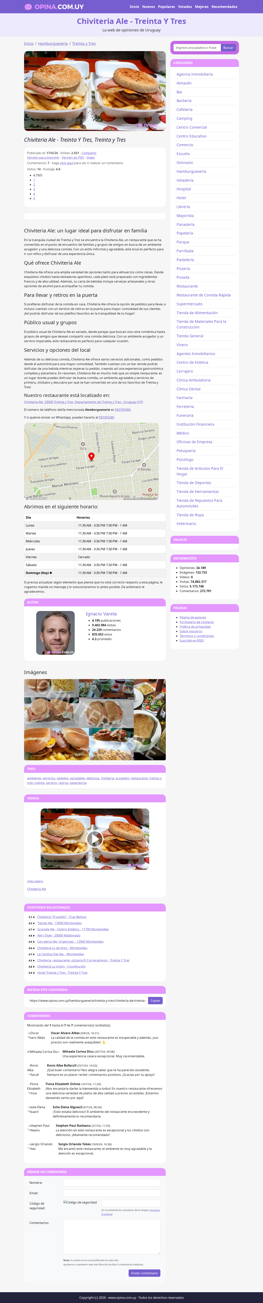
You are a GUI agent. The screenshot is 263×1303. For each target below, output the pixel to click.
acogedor (122, 778)
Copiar (155, 1000)
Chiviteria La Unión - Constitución (61, 966)
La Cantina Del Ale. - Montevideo (60, 954)
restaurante (139, 778)
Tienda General (190, 335)
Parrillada (185, 250)
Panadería (185, 224)
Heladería (185, 180)
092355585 (123, 410)
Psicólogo (185, 459)
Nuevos (148, 6)
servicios (49, 778)
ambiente (34, 778)
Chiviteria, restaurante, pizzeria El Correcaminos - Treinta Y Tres (83, 960)
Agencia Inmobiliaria (195, 74)
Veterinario (186, 523)
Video (90, 157)
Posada (183, 277)
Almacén (184, 83)
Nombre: (35, 1183)
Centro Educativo (192, 136)
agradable (77, 778)
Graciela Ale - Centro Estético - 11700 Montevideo (73, 929)
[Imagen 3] (84, 755)
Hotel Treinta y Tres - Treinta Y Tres (62, 972)
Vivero (182, 344)
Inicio (134, 6)
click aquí (66, 163)
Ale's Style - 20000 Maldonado (58, 935)
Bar (180, 92)
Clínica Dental (188, 389)
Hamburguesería (53, 43)
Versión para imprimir (43, 157)
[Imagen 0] (64, 755)
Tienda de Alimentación (197, 312)
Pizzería (183, 268)
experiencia (78, 783)
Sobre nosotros (191, 631)
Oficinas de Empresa (194, 441)
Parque (183, 242)
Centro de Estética (192, 362)
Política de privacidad (195, 626)
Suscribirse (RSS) (192, 640)
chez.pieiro (35, 881)
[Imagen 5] (98, 755)
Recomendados (224, 6)
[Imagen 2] (77, 755)
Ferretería (185, 406)
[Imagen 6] (105, 755)
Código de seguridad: (37, 1205)
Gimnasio (185, 162)
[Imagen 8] (119, 755)
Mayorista (185, 215)
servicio (51, 783)
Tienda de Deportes (194, 482)
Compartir (89, 153)
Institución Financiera (195, 424)
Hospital (184, 189)
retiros (63, 783)
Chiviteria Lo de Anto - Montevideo (62, 948)
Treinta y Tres (84, 43)
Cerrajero (185, 371)
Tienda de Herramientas (198, 491)
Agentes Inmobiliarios (196, 353)
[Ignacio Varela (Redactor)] (55, 633)
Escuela (183, 153)
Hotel (181, 197)
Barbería (184, 100)
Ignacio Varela (101, 613)
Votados (185, 6)
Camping (184, 118)
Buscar (228, 48)
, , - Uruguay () (83, 402)
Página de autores (193, 617)
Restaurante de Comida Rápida (204, 295)
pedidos (63, 778)
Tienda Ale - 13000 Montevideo (59, 923)
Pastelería (185, 259)
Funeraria (185, 415)
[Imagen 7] (112, 755)
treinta (39, 783)
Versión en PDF (73, 157)
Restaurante (187, 286)
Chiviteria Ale (36, 889)
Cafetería (185, 109)
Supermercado (190, 303)
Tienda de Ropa (190, 514)
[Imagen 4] (91, 755)
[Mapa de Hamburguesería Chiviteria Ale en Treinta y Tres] (91, 461)
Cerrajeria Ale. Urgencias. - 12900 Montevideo (70, 941)
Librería (183, 206)
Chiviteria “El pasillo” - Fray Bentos (61, 917)
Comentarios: (39, 1223)
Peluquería (186, 450)
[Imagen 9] (126, 755)
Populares (166, 6)
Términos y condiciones (197, 636)
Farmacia (185, 397)
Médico (183, 433)
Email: (33, 1193)
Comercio (185, 144)
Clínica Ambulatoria (194, 380)
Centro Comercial (192, 127)
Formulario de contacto (197, 622)
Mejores (202, 6)
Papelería (185, 233)
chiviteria (107, 778)
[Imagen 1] (71, 755)
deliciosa (92, 778)
